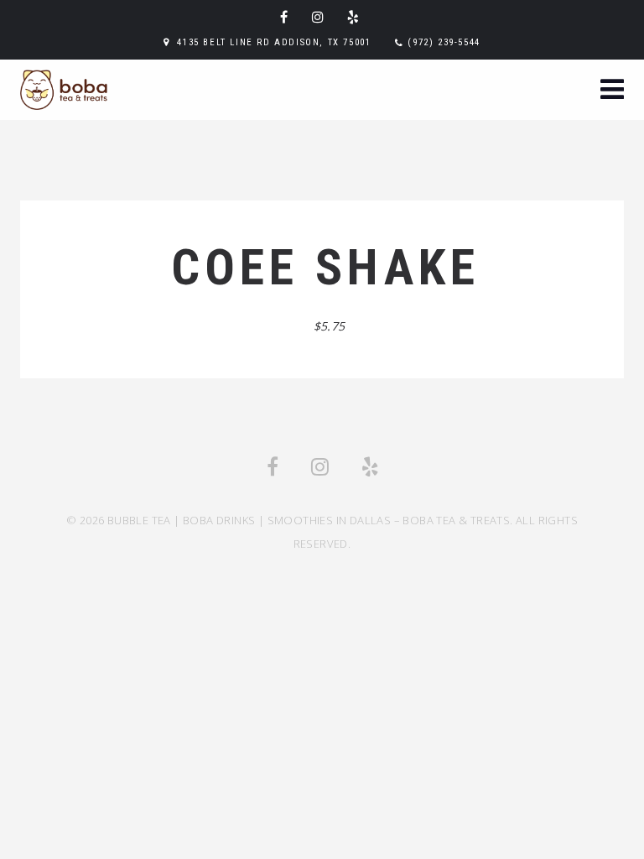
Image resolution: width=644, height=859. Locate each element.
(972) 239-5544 (444, 42)
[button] (612, 91)
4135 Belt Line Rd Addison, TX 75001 (274, 42)
